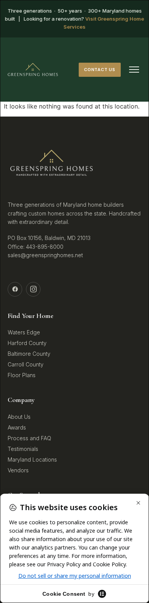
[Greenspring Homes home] (33, 69)
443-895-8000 (44, 246)
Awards (17, 427)
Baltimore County (29, 353)
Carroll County (26, 364)
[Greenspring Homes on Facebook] (15, 289)
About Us (19, 416)
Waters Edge (24, 332)
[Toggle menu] (134, 69)
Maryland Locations (32, 459)
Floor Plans (22, 375)
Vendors (18, 470)
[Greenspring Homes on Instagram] (33, 289)
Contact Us (99, 69)
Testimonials (23, 449)
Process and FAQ (29, 438)
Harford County (27, 343)
